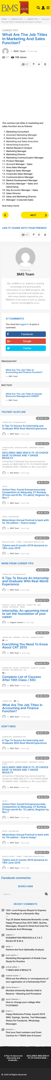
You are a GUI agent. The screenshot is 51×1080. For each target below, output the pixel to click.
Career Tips (10, 30)
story (4, 449)
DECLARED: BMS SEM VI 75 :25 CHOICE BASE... (38, 1057)
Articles (5, 605)
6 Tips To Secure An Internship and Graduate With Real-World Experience (24, 427)
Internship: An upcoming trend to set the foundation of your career (25, 614)
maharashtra (16, 670)
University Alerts (36, 447)
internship (14, 607)
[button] (38, 8)
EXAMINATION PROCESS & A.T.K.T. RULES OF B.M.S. (24, 939)
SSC (25, 670)
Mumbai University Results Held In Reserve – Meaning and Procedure (23, 992)
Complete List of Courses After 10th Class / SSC (21, 678)
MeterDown (14, 516)
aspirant (17, 637)
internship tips (19, 422)
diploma (5, 670)
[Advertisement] (25, 95)
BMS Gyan (21, 605)
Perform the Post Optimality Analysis (25, 949)
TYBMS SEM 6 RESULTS (18, 970)
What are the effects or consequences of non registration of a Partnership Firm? (27, 980)
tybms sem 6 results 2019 (33, 542)
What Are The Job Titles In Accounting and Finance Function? (24, 371)
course (42, 668)
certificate (24, 668)
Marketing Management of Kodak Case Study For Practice (26, 960)
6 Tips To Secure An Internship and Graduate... (13, 1058)
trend (22, 607)
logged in (24, 324)
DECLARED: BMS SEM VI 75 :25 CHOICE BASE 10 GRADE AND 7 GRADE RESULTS (25, 455)
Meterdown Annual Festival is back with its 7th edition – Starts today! (25, 521)
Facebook (27, 334)
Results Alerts (21, 447)
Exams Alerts (8, 447)
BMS (39, 605)
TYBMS (18, 542)
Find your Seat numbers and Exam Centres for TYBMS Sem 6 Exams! (23, 1034)
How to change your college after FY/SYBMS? (23, 1004)
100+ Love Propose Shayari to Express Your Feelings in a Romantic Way (26, 912)
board (15, 668)
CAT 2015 (25, 637)
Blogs (13, 605)
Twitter (27, 348)
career (5, 607)
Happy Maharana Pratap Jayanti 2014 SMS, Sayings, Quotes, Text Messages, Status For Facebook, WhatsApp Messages (26, 1019)
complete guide (37, 637)
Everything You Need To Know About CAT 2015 (25, 645)
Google (27, 341)
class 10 (34, 668)
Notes (4, 486)
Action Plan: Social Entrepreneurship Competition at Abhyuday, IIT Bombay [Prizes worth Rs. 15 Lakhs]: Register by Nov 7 (25, 493)
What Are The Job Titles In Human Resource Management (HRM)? (24, 394)
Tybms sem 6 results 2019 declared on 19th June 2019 (25, 547)
